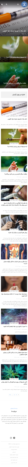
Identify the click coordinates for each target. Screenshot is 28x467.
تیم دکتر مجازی (24, 208)
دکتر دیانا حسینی (14, 462)
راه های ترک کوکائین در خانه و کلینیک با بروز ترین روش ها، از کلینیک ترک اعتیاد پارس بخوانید (14, 204)
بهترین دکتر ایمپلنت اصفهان (14, 447)
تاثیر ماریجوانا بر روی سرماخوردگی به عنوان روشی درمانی (14, 383)
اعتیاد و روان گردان (14, 116)
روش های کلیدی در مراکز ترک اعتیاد (17, 233)
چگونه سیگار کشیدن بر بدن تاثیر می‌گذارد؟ (14, 75)
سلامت (14, 171)
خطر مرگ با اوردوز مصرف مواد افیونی (14, 18)
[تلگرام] (14, 437)
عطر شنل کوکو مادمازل (14, 457)
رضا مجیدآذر (25, 121)
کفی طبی (14, 452)
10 (9, 395)
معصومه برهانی (24, 266)
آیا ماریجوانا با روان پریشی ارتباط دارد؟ (14, 49)
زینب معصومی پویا (23, 357)
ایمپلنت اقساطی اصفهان (14, 454)
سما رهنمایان (24, 149)
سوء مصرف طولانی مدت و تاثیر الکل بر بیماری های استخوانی (15, 353)
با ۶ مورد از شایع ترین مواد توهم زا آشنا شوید (15, 326)
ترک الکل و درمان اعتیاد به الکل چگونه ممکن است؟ (15, 263)
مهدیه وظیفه (25, 298)
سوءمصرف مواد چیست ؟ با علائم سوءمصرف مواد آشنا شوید (14, 295)
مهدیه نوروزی (24, 177)
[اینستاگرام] (11, 437)
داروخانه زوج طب (14, 449)
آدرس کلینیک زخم (14, 460)
